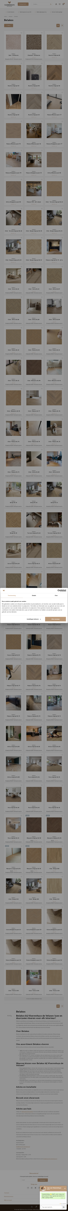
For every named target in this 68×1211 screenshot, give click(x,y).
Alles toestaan (55, 619)
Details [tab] (34, 595)
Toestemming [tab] (12, 595)
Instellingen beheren (33, 619)
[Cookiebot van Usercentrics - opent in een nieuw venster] (59, 590)
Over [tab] (56, 595)
